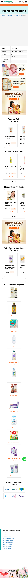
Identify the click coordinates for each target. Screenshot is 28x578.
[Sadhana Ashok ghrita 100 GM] (11, 129)
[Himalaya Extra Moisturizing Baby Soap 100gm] (11, 258)
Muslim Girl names (8, 542)
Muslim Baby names (8, 538)
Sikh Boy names (7, 546)
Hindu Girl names (7, 537)
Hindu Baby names (8, 533)
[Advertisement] (14, 31)
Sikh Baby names (7, 544)
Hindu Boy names (7, 535)
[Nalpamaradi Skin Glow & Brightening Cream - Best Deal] (11, 195)
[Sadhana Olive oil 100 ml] (11, 159)
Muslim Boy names (8, 540)
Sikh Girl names (7, 548)
